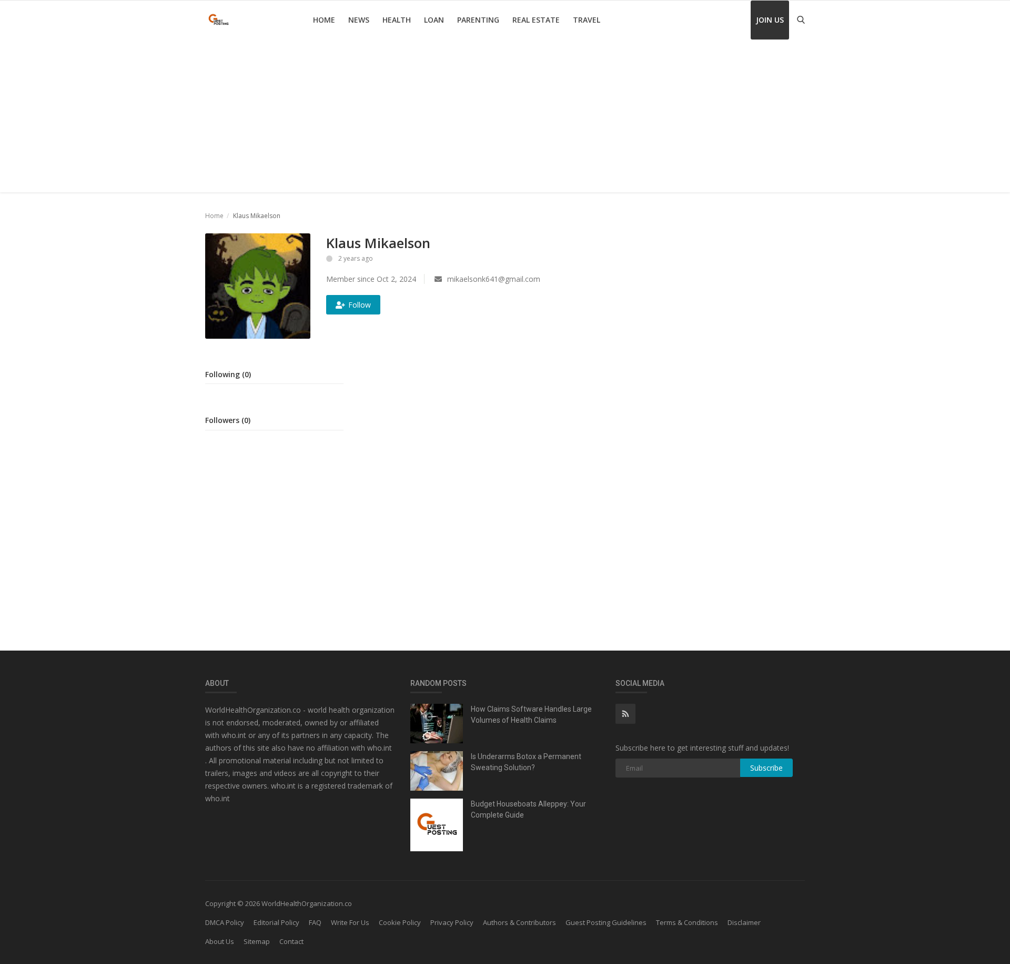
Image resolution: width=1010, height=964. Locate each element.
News (358, 20)
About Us (219, 941)
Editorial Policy (276, 922)
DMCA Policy (224, 922)
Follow (359, 305)
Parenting (478, 20)
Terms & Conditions (687, 922)
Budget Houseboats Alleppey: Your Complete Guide (528, 809)
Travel (586, 20)
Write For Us (350, 922)
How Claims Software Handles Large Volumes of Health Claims (531, 714)
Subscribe (766, 768)
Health (396, 20)
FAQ (315, 922)
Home (324, 20)
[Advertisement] (505, 118)
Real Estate (536, 20)
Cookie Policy (400, 922)
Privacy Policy (451, 922)
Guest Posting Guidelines (606, 922)
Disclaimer (744, 922)
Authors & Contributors (519, 922)
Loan (434, 20)
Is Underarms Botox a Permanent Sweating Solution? (526, 762)
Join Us (770, 20)
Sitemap (257, 941)
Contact (291, 941)
